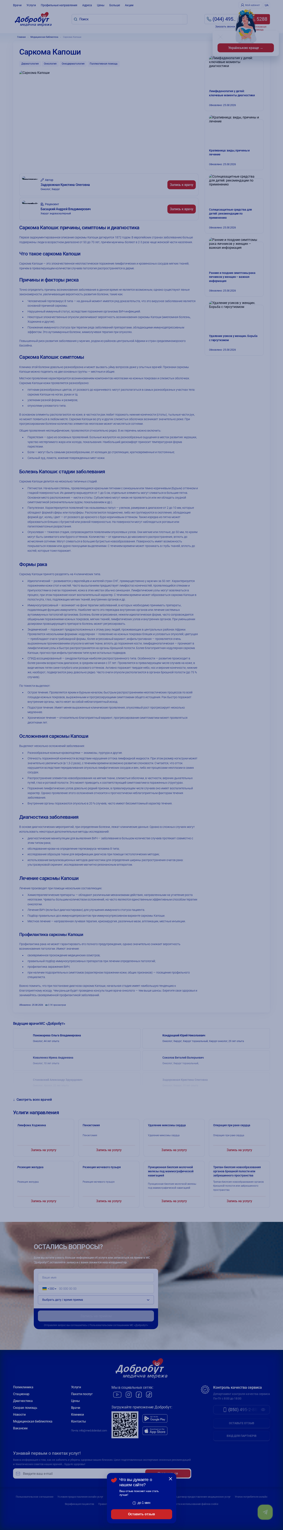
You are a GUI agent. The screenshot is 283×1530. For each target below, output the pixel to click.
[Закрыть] (170, 1478)
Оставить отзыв (141, 1514)
